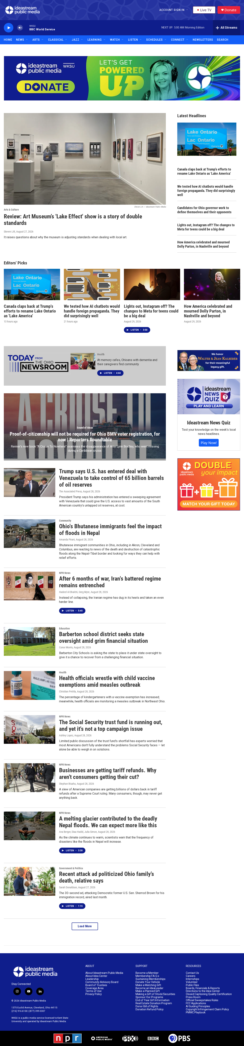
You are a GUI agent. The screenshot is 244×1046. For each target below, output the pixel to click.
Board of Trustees (96, 985)
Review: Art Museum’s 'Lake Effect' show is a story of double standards (73, 219)
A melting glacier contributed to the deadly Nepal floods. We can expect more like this (108, 822)
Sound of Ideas (85, 427)
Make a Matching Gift (148, 985)
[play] (9, 28)
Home (8, 39)
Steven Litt (9, 231)
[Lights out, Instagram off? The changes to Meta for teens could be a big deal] (152, 284)
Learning (94, 39)
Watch (115, 39)
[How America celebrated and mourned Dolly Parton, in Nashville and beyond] (212, 284)
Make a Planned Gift (148, 991)
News (20, 39)
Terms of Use (93, 991)
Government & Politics (71, 868)
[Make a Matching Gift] (208, 484)
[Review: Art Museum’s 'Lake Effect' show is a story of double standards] (85, 159)
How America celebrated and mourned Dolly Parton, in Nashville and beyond (203, 244)
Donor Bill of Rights (147, 1006)
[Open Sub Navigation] (187, 9)
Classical (55, 39)
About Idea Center (96, 976)
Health (100, 354)
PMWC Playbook (195, 1012)
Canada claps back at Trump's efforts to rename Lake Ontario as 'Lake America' (204, 171)
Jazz (75, 39)
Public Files (192, 985)
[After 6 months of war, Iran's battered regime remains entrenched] (29, 586)
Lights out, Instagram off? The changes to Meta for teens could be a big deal (206, 227)
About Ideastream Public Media (104, 973)
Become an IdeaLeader (149, 988)
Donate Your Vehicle (148, 982)
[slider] (26, 28)
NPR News (64, 572)
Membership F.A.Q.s (147, 976)
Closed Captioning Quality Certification (209, 994)
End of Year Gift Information (152, 1000)
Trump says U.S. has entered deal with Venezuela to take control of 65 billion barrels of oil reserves (111, 478)
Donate (230, 10)
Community (65, 520)
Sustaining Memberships (150, 979)
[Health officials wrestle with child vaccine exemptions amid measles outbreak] (29, 685)
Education (64, 628)
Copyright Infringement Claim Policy (207, 1009)
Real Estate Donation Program (154, 1003)
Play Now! (209, 442)
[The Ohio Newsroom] (38, 363)
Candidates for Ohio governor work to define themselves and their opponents (204, 210)
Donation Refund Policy (150, 1009)
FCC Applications (196, 1003)
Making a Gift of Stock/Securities (155, 994)
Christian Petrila (67, 691)
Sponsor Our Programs (149, 997)
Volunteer (192, 982)
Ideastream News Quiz (208, 423)
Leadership (92, 979)
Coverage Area (94, 988)
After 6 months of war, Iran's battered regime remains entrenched (110, 582)
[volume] (20, 27)
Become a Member (147, 973)
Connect (178, 39)
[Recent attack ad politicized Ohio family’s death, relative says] (29, 881)
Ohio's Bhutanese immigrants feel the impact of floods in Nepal (110, 529)
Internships (192, 979)
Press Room (193, 997)
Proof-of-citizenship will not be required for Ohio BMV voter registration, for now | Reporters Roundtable (85, 437)
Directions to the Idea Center (203, 991)
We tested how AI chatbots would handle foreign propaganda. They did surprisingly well (206, 190)
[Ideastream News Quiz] (208, 396)
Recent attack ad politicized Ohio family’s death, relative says (106, 877)
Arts (36, 39)
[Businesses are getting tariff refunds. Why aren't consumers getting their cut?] (29, 777)
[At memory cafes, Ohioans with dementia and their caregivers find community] (83, 361)
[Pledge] (122, 78)
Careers (190, 976)
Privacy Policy (93, 994)
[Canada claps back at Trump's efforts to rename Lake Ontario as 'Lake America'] (32, 284)
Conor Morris (66, 647)
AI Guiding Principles (198, 1006)
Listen (133, 39)
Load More (85, 926)
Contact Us (192, 973)
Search (222, 39)
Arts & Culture (11, 209)
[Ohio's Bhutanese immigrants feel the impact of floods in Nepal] (29, 533)
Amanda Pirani (67, 539)
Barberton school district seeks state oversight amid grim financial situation (103, 637)
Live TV (205, 10)
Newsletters (203, 39)
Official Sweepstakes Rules (202, 1000)
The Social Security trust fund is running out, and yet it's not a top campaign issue (110, 725)
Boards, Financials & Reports (203, 988)
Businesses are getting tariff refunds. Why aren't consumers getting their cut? (107, 773)
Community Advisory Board (101, 982)
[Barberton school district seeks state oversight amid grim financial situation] (29, 641)
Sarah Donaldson (68, 887)
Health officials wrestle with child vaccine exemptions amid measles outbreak (107, 681)
